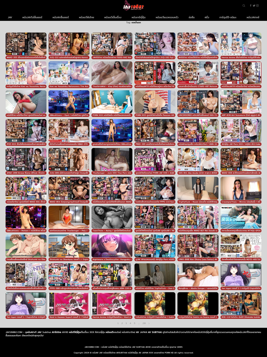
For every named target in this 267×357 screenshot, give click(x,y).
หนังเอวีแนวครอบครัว (167, 17)
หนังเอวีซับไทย (86, 17)
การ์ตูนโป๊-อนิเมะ (227, 17)
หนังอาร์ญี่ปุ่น (138, 17)
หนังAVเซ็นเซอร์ (61, 17)
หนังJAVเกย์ (253, 17)
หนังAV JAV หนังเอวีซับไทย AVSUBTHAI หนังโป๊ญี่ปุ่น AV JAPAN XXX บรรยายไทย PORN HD (133, 352)
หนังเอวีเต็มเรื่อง (112, 17)
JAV (10, 17)
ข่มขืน (192, 17)
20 (144, 323)
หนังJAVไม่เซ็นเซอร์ (32, 17)
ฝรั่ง (207, 17)
